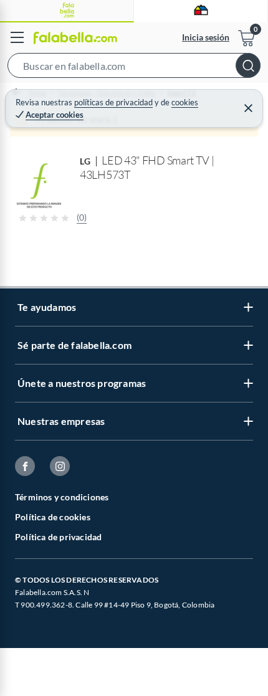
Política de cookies (52, 517)
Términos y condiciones (61, 497)
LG (85, 161)
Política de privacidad (58, 537)
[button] (134, 68)
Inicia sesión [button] (205, 37)
